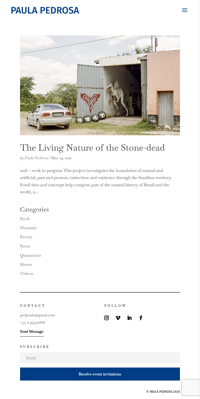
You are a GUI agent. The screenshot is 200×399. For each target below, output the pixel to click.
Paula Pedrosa (36, 158)
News (25, 246)
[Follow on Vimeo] (118, 318)
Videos (26, 273)
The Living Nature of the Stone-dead (92, 147)
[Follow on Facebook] (141, 318)
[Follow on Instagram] (106, 318)
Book (25, 218)
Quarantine (30, 255)
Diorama (28, 227)
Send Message (31, 331)
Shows (26, 264)
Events (26, 237)
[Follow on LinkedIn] (129, 318)
